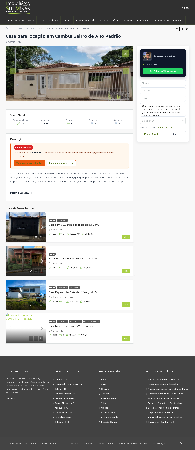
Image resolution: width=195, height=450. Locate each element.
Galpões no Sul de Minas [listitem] (160, 412)
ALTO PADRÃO (62, 288)
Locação (178, 20)
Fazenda (127, 20)
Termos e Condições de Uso (132, 443)
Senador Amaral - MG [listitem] (65, 393)
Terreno (103, 20)
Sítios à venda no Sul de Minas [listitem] (163, 398)
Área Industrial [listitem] (108, 398)
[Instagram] (183, 8)
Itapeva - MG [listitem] (61, 408)
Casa (31, 20)
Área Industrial (85, 20)
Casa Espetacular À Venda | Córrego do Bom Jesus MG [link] (80, 292)
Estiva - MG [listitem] (60, 389)
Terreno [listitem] (105, 393)
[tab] (125, 53)
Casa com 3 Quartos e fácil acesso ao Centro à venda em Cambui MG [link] (89, 224)
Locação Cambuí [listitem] (109, 422)
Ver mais (10, 398)
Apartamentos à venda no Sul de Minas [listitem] (168, 389)
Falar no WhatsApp (164, 71)
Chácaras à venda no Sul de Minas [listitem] (165, 393)
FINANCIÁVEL (62, 220)
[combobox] (163, 121)
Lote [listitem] (103, 379)
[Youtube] (187, 8)
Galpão (67, 20)
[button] (177, 29)
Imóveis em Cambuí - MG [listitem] (161, 422)
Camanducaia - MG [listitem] (64, 398)
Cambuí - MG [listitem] (61, 379)
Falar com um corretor (61, 163)
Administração (158, 443)
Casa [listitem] (103, 384)
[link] (26, 227)
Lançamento (161, 20)
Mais (126, 237)
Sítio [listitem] (103, 403)
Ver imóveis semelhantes (29, 163)
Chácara (53, 20)
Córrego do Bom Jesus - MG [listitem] (69, 384)
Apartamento (16, 20)
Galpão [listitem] (104, 408)
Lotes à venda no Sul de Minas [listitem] (163, 408)
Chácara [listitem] (105, 389)
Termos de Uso (164, 127)
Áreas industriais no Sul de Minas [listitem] (165, 417)
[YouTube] (186, 443)
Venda (52, 220)
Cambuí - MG (31, 28)
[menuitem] (9, 27)
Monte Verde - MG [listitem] (64, 412)
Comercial (143, 20)
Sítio (115, 20)
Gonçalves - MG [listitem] (63, 417)
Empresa (87, 443)
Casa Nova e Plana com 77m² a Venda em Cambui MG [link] (80, 326)
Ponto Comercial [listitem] (109, 417)
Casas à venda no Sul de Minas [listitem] (164, 384)
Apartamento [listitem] (108, 412)
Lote (41, 20)
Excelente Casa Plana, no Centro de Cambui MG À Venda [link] (81, 258)
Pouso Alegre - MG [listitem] (64, 403)
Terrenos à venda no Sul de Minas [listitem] (165, 403)
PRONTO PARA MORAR (91, 322)
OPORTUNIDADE (75, 322)
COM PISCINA (74, 288)
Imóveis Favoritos (105, 443)
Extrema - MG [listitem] (62, 422)
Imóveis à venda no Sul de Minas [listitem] (165, 379)
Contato (74, 443)
